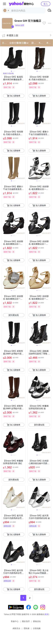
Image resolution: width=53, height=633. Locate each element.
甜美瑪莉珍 (34, 42)
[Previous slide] (4, 58)
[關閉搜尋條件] (8, 10)
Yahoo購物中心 (21, 4)
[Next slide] (23, 58)
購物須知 (37, 621)
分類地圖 (36, 628)
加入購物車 (15, 95)
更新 (47, 614)
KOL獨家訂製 (41, 42)
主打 (4, 42)
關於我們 (26, 621)
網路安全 (16, 628)
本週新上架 (12, 35)
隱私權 (26, 628)
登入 (45, 3)
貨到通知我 (13, 314)
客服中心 (15, 621)
